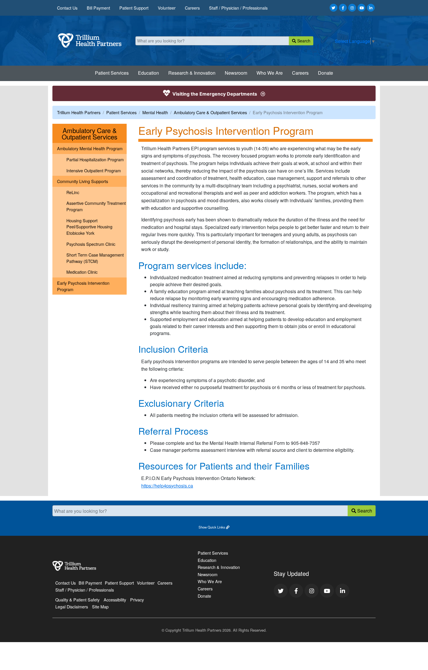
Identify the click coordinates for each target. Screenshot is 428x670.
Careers (192, 8)
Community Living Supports (82, 181)
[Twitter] (333, 8)
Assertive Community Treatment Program (96, 206)
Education (148, 72)
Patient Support (133, 8)
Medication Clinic (82, 272)
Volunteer (167, 8)
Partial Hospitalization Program (95, 159)
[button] (214, 526)
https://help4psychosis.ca (167, 485)
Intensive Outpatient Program (93, 170)
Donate (325, 72)
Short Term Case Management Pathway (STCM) (95, 258)
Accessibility (115, 599)
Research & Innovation (191, 72)
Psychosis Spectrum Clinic (90, 244)
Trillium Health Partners (78, 112)
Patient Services (112, 72)
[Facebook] (343, 8)
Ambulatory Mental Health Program (90, 148)
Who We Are (270, 72)
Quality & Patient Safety (77, 599)
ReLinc (72, 192)
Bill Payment (98, 8)
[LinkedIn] (371, 8)
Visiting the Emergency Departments (214, 94)
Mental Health (155, 112)
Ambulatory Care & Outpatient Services (210, 112)
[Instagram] (352, 8)
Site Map (100, 606)
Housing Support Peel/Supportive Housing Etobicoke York (89, 226)
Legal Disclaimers (71, 606)
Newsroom (236, 72)
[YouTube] (361, 8)
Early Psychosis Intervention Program (83, 286)
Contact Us (67, 8)
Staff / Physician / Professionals (238, 8)
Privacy (137, 599)
